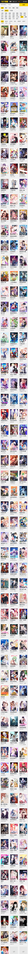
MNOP (19, 21)
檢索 (24, 4)
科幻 (2, 15)
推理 (21, 15)
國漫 (6, 7)
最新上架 (15, 1)
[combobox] (9, 4)
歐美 (17, 7)
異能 (17, 13)
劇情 (25, 13)
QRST (23, 21)
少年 (13, 18)
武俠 (25, 15)
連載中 (6, 10)
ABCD (6, 21)
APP (19, 1)
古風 (13, 13)
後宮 (2, 18)
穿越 (13, 15)
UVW (2, 23)
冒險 (17, 15)
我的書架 (25, 1)
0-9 (9, 23)
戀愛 (6, 13)
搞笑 (13, 16)
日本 (10, 7)
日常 (6, 18)
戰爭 (6, 16)
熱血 (10, 16)
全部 (2, 7)
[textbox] (9, 4)
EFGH (10, 21)
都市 (22, 16)
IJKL (15, 21)
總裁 (26, 16)
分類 (10, 1)
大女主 (17, 16)
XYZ (6, 23)
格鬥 (2, 16)
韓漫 (10, 18)
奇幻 (6, 15)
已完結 (11, 10)
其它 (17, 18)
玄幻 (10, 15)
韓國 (13, 7)
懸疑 (21, 13)
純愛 (10, 13)
